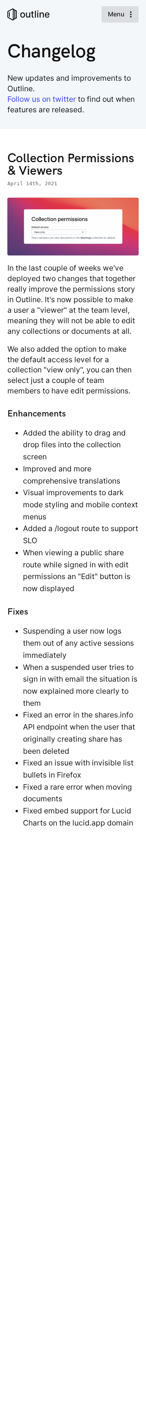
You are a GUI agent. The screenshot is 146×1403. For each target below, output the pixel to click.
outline (35, 14)
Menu (117, 14)
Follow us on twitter (41, 99)
